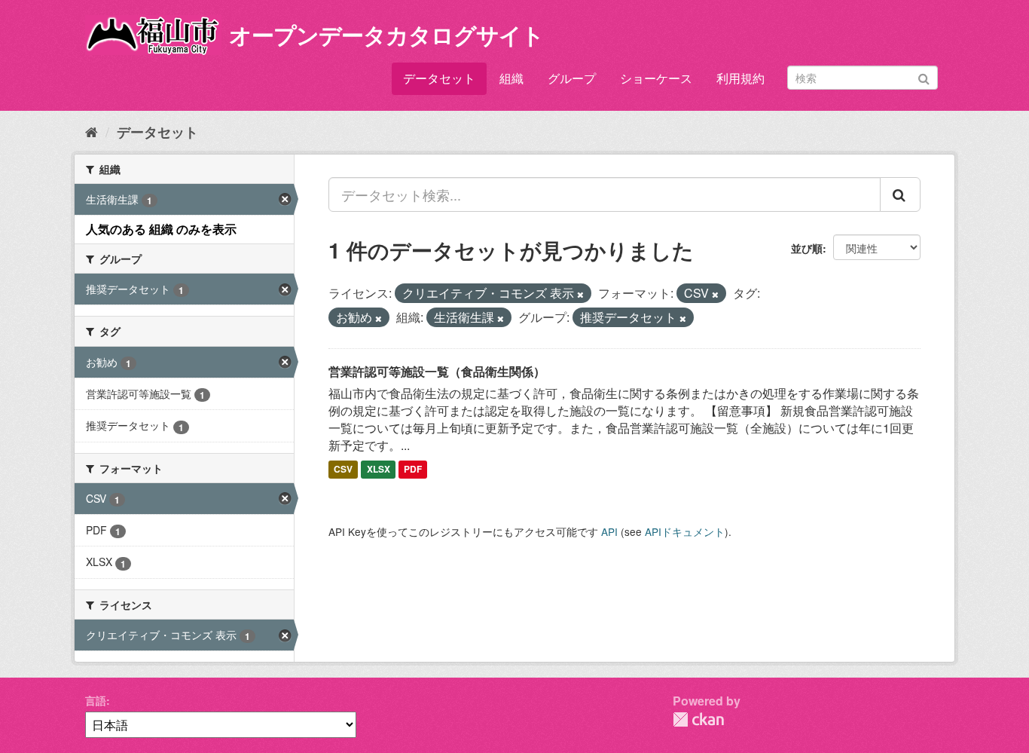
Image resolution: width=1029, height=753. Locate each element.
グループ (572, 78)
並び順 (807, 248)
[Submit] (924, 76)
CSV (343, 469)
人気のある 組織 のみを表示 (161, 228)
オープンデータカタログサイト (386, 34)
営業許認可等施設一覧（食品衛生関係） (436, 371)
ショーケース (656, 78)
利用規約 (740, 78)
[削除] (580, 294)
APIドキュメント (685, 531)
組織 (511, 78)
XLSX (378, 469)
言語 (95, 700)
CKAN (698, 719)
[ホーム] (91, 131)
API (609, 531)
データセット (439, 78)
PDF (413, 469)
